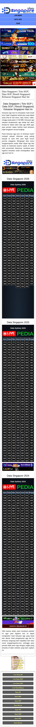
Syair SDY (18, 718)
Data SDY (18, 701)
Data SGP (18, 696)
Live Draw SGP (18, 679)
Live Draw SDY (18, 683)
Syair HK (18, 709)
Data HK (18, 692)
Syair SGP (18, 714)
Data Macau (18, 705)
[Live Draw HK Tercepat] (18, 663)
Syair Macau (18, 723)
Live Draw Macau (18, 688)
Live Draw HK (18, 674)
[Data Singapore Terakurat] (18, 30)
